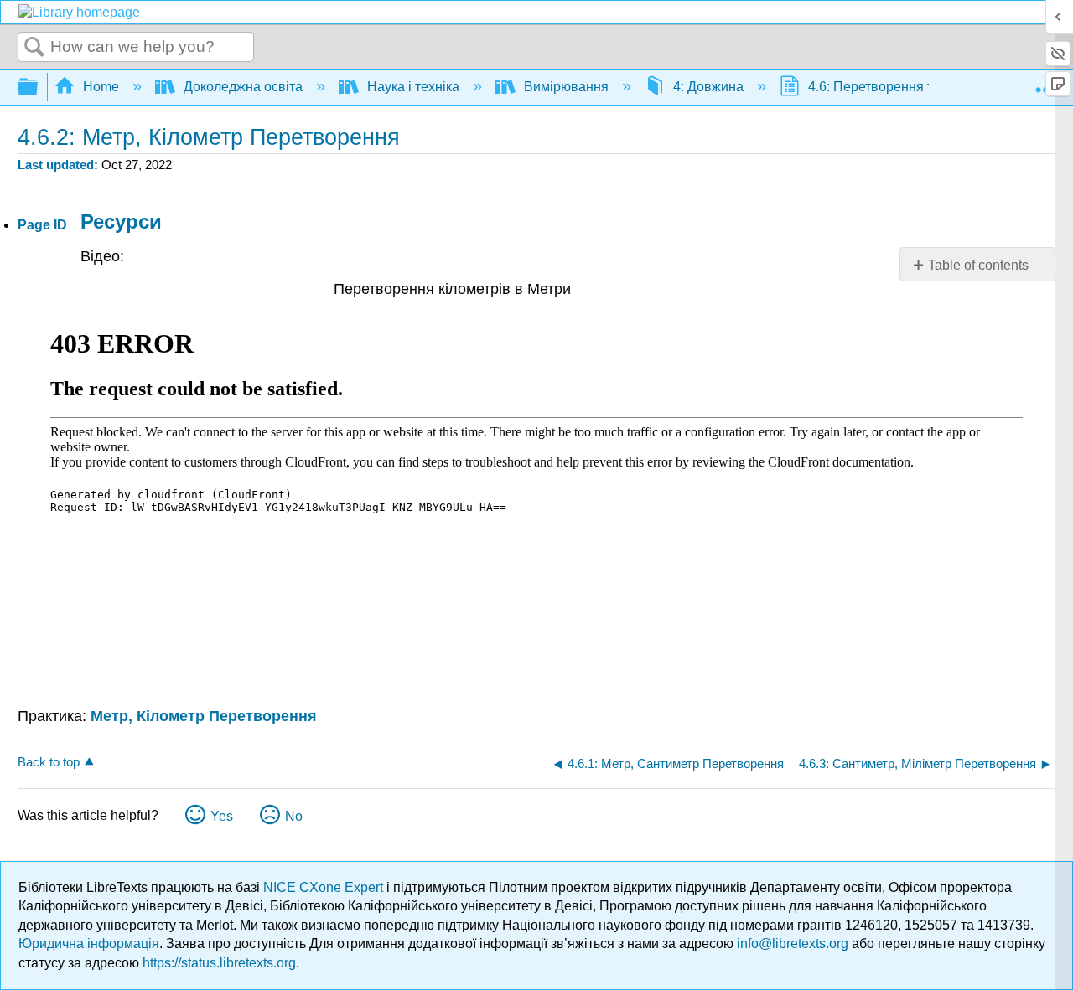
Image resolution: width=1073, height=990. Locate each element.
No (294, 816)
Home (101, 87)
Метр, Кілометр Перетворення (204, 716)
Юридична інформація (88, 943)
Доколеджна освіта (243, 87)
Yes (221, 816)
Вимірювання (566, 87)
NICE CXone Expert (324, 887)
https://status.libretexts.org (219, 963)
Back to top (49, 762)
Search (34, 48)
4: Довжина (708, 87)
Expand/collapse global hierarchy (38, 87)
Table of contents (978, 265)
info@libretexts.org (792, 943)
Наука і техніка (413, 87)
